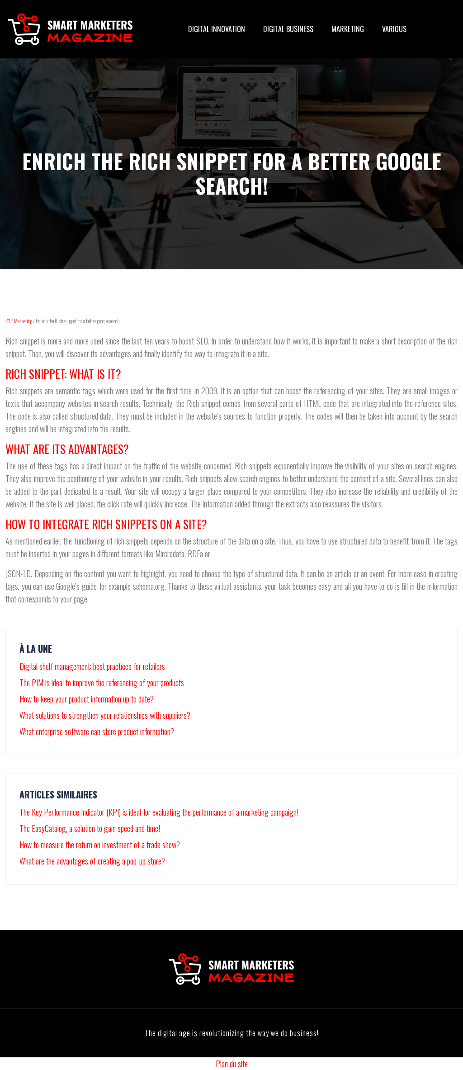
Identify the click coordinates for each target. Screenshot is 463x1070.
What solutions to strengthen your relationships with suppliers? (104, 715)
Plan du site (232, 1064)
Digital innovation (216, 29)
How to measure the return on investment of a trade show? (99, 844)
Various (394, 29)
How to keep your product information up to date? (86, 699)
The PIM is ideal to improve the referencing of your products (101, 682)
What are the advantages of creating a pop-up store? (92, 861)
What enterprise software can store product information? (96, 731)
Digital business (288, 29)
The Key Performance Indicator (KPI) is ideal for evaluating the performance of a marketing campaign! (158, 812)
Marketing (347, 29)
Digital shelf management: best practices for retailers (92, 666)
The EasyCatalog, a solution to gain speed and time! (89, 828)
